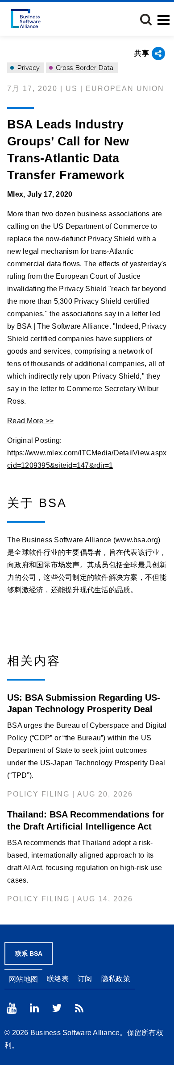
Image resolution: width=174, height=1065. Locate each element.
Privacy (27, 68)
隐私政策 (115, 978)
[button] (146, 19)
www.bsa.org (137, 540)
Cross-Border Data (83, 68)
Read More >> (30, 421)
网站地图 (23, 979)
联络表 (58, 978)
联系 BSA (28, 953)
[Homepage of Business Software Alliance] (25, 18)
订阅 (85, 978)
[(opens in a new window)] (12, 1008)
